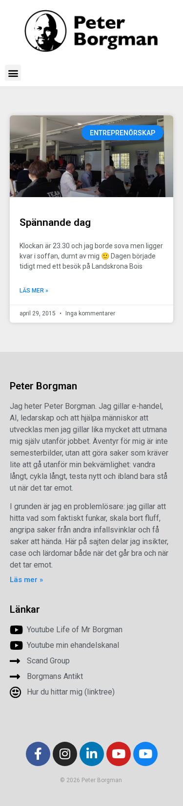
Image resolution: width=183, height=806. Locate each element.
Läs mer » (34, 290)
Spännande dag (55, 222)
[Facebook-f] (38, 754)
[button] (13, 73)
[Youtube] (118, 754)
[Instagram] (65, 754)
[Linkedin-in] (92, 754)
